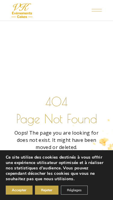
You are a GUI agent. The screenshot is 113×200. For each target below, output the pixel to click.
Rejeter (46, 190)
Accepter (19, 190)
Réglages (74, 190)
